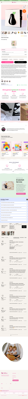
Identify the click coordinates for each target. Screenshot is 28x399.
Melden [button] (19, 252)
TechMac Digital (25, 395)
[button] (24, 35)
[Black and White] (2, 81)
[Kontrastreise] (10, 81)
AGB (13, 378)
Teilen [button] (21, 252)
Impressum (14, 375)
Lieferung (2, 125)
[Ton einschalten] (18, 119)
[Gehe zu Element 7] (21, 32)
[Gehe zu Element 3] (9, 32)
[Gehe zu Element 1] (2, 32)
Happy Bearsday (15, 153)
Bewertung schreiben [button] (24, 227)
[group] (5, 226)
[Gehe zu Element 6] (18, 32)
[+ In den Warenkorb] (10, 150)
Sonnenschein (4, 153)
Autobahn (25, 153)
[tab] (16, 237)
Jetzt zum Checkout (21, 62)
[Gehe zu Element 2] (5, 32)
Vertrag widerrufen (15, 380)
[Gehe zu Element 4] (12, 32)
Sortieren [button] (3, 237)
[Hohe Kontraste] (5, 81)
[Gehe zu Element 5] (15, 32)
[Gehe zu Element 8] (25, 32)
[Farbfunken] (7, 81)
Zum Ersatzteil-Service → (21, 193)
